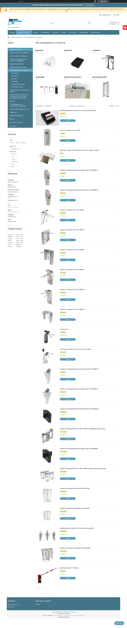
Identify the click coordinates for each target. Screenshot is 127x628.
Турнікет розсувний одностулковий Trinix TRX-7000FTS (79, 369)
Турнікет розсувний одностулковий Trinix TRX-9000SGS (79, 409)
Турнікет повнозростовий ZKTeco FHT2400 (74, 508)
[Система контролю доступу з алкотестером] (47, 356)
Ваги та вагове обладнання (19, 56)
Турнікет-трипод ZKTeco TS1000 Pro (72, 289)
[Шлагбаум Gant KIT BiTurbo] (47, 575)
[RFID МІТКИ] (49, 62)
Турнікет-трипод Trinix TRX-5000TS (72, 250)
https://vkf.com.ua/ (13, 207)
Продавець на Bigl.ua (63, 613)
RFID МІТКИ (39, 50)
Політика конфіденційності (77, 615)
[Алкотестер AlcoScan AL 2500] (47, 138)
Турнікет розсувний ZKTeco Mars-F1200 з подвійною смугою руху (82, 429)
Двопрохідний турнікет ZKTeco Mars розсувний (76, 528)
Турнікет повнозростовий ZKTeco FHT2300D (75, 548)
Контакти (55, 32)
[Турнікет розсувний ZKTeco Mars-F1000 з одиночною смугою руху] (47, 476)
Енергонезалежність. (16, 115)
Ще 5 (12, 166)
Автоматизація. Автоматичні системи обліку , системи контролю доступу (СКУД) (19, 96)
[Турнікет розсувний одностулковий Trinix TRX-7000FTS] (47, 376)
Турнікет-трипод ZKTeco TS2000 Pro (72, 309)
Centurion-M (64, 329)
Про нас (35, 32)
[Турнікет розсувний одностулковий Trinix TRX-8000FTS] (47, 197)
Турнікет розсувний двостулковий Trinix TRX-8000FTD (79, 170)
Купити (68, 120)
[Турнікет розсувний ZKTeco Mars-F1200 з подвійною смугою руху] (47, 436)
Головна (12, 32)
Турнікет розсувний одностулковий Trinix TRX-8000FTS (79, 190)
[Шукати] (89, 23)
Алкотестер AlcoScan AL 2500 (70, 130)
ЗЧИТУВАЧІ (68, 50)
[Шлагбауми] (49, 89)
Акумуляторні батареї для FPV (19, 109)
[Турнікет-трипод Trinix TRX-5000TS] (47, 257)
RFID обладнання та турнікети (19, 70)
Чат (120, 623)
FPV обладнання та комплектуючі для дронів (18, 105)
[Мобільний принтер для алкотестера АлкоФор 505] (47, 118)
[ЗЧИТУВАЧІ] (77, 62)
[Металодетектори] (106, 89)
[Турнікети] (106, 62)
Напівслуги (13, 112)
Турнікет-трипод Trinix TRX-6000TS (72, 269)
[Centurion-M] (47, 336)
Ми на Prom (72, 32)
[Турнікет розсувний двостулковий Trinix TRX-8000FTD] (47, 177)
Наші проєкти (45, 32)
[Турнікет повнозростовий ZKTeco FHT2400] (47, 515)
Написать (90, 5)
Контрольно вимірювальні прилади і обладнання (18, 60)
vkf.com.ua (11, 607)
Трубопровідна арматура (18, 67)
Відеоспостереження (16, 64)
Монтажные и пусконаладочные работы (20, 90)
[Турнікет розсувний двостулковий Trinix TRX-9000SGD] (47, 456)
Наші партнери (95, 32)
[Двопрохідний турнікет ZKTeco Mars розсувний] (47, 535)
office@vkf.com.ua (13, 212)
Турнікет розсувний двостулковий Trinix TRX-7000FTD (79, 389)
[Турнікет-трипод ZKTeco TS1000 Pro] (47, 297)
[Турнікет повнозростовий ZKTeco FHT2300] (47, 496)
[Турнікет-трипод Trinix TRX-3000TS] (47, 217)
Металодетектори (100, 77)
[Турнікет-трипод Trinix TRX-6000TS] (47, 277)
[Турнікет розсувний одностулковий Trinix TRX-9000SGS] (47, 416)
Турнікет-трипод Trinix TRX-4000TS (72, 230)
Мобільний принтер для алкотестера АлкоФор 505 (78, 110)
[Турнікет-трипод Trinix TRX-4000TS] (47, 237)
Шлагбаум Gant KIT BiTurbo (69, 568)
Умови (38, 604)
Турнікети (96, 50)
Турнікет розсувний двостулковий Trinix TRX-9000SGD (79, 448)
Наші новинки (83, 32)
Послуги (12, 101)
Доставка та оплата (16, 122)
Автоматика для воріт (72, 77)
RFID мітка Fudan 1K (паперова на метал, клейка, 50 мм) (79, 150)
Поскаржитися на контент (61, 615)
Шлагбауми (40, 77)
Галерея (111, 106)
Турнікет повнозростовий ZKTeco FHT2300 (74, 488)
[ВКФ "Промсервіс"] (15, 22)
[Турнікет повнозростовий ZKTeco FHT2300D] (47, 555)
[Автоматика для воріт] (77, 89)
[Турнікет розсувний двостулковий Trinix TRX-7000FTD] (47, 396)
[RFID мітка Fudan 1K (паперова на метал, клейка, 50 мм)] (47, 157)
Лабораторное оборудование (19, 53)
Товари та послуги (23, 32)
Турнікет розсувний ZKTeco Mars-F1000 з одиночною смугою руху (83, 468)
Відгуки (63, 32)
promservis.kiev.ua (13, 604)
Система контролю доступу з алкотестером (75, 349)
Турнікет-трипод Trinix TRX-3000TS (72, 210)
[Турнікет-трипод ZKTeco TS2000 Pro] (47, 317)
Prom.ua (72, 612)
